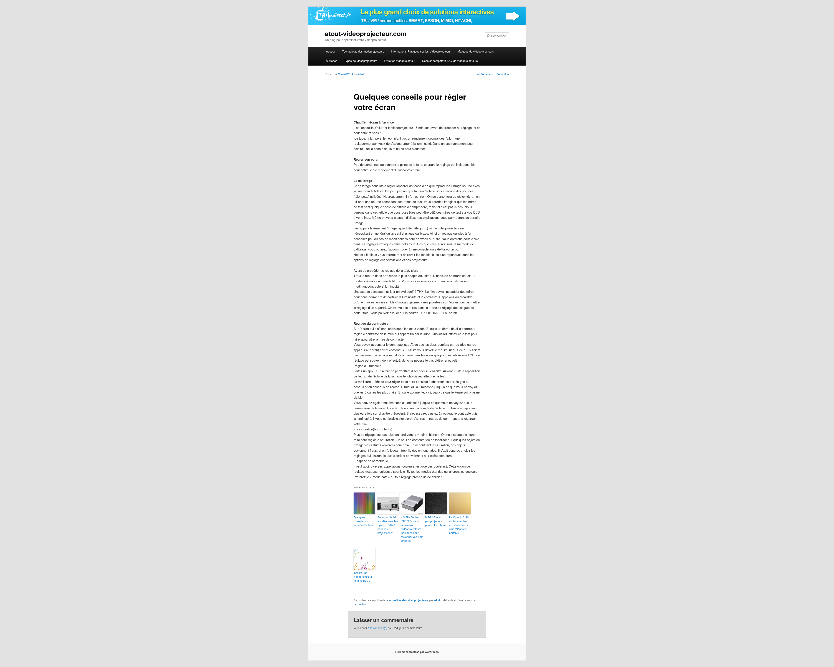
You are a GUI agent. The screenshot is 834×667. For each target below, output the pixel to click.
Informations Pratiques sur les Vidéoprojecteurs (421, 51)
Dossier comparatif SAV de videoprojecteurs (450, 61)
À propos (331, 61)
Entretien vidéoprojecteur (399, 61)
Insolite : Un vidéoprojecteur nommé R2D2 (363, 576)
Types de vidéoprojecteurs (360, 61)
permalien (360, 604)
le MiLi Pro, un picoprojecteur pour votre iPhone (435, 521)
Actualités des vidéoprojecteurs (409, 600)
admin (361, 74)
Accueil (330, 51)
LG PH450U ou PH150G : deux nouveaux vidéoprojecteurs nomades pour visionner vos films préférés (412, 528)
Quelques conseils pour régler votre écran (364, 521)
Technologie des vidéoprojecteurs (363, 51)
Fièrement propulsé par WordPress (417, 652)
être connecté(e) (377, 628)
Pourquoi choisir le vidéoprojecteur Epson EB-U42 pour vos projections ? (388, 525)
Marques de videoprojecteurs (476, 51)
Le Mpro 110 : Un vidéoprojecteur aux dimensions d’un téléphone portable (459, 525)
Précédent (485, 74)
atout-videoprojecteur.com (366, 33)
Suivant (502, 74)
